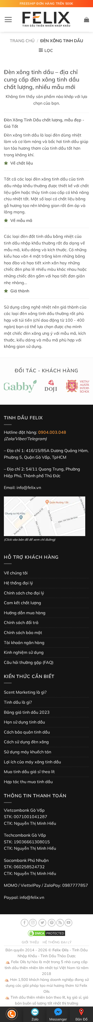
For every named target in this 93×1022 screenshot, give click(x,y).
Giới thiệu (30, 942)
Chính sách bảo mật (23, 632)
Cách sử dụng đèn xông (26, 741)
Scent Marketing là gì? (25, 692)
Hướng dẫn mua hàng (24, 612)
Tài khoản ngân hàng (24, 642)
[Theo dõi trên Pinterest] (52, 923)
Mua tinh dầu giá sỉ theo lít (29, 771)
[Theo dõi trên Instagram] (33, 923)
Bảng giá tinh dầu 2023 (27, 712)
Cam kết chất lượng (22, 602)
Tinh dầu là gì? (18, 702)
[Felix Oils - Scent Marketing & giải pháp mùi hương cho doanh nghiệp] (46, 19)
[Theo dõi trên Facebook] (24, 923)
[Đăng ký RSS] (60, 923)
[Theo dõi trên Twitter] (42, 923)
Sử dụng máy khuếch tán (27, 751)
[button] (8, 19)
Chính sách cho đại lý (24, 592)
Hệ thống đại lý (18, 582)
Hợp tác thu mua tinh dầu (28, 781)
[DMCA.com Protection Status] (46, 933)
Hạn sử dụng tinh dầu (24, 722)
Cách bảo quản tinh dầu (27, 732)
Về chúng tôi (16, 572)
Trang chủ (22, 40)
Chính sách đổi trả (21, 622)
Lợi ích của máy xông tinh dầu (32, 761)
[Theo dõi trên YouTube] (68, 923)
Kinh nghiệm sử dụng (24, 652)
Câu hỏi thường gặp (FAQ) (28, 662)
